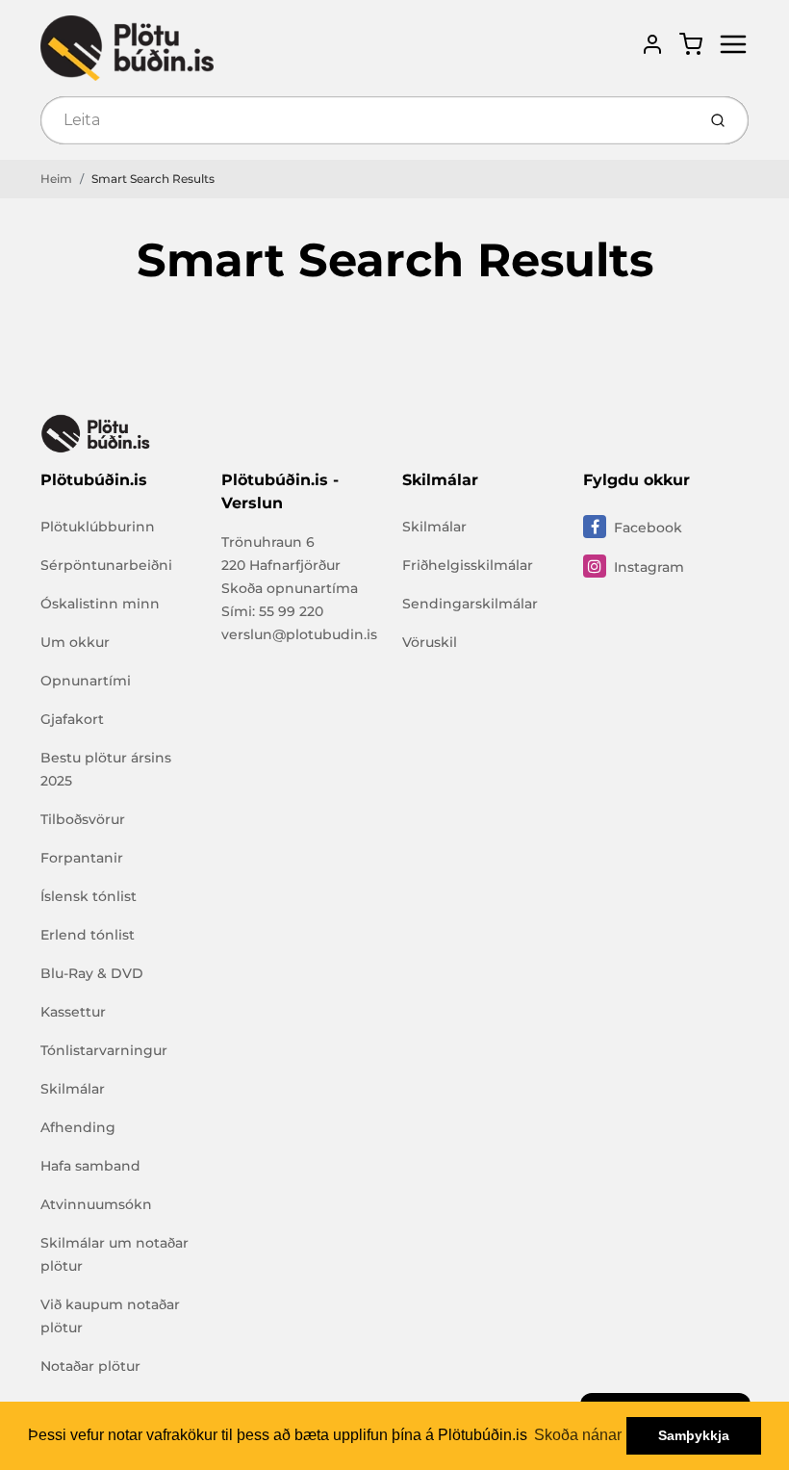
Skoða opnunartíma (289, 588)
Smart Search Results (153, 178)
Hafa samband (90, 1165)
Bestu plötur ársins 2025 (105, 769)
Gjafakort (72, 719)
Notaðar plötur (90, 1366)
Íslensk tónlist (88, 896)
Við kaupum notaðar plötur (110, 1316)
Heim (56, 178)
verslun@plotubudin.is (299, 634)
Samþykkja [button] (693, 1435)
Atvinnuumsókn (96, 1204)
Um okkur (75, 642)
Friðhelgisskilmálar (467, 565)
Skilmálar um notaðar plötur (114, 1254)
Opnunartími (85, 680)
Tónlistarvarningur (103, 1050)
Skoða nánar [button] (578, 1435)
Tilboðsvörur (82, 819)
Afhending (77, 1127)
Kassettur (73, 1011)
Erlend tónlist (87, 934)
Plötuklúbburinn (97, 526)
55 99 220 (291, 611)
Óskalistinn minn (100, 603)
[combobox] (366, 120)
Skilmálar (72, 1088)
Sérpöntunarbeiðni (106, 565)
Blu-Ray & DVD (91, 973)
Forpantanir (81, 857)
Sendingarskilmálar (470, 603)
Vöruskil (429, 642)
